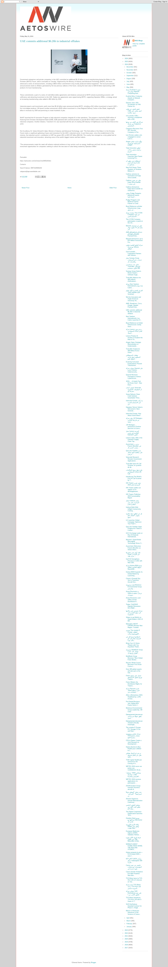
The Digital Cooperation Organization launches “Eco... (134, 813)
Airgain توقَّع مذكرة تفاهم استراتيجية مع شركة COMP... (134, 143)
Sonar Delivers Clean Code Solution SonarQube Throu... (133, 396)
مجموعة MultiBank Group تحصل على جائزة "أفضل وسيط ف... (134, 651)
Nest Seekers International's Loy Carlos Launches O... (134, 318)
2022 (126, 933)
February (130, 923)
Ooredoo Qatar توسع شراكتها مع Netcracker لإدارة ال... (134, 820)
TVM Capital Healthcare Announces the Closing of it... (134, 761)
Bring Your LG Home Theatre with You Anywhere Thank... (133, 645)
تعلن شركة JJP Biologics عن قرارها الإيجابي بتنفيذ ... (134, 420)
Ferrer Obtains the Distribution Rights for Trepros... (134, 683)
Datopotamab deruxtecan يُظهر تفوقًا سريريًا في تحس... (134, 716)
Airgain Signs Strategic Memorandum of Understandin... (133, 344)
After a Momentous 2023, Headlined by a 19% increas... (134, 696)
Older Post (113, 188)
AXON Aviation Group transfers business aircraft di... (133, 787)
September (130, 75)
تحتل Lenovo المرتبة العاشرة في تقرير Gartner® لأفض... (132, 433)
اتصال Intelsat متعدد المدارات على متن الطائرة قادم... (132, 502)
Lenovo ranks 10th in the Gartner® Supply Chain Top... (134, 439)
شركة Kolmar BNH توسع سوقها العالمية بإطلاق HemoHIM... (134, 567)
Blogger (93, 962)
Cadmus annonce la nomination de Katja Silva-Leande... (133, 175)
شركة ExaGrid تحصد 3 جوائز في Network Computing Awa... (133, 91)
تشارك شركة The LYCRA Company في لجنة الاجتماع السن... (134, 214)
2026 (126, 58)
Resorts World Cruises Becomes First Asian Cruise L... (133, 664)
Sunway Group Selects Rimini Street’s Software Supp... (133, 273)
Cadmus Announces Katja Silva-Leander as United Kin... (134, 188)
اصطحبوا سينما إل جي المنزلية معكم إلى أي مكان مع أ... (133, 638)
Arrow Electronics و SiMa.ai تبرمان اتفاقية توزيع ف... (134, 593)
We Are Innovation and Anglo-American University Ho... (133, 298)
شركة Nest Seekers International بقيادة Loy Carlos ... (134, 286)
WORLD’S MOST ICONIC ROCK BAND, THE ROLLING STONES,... (134, 846)
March (129, 921)
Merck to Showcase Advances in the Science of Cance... (133, 912)
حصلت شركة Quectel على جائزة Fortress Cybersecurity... (134, 370)
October (129, 73)
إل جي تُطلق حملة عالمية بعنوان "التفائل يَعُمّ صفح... (134, 515)
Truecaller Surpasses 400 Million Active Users (133, 350)
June (128, 84)
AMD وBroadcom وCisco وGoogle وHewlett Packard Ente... (134, 234)
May (128, 87)
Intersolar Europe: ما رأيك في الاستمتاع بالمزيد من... (134, 402)
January (129, 926)
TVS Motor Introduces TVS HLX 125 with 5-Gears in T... (134, 899)
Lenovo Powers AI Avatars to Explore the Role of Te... (134, 337)
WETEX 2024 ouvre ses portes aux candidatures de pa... (134, 768)
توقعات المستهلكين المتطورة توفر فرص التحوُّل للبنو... (133, 357)
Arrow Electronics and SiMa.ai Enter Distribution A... (133, 599)
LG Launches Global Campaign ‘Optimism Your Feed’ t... (133, 522)
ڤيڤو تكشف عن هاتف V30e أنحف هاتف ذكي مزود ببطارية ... (134, 111)
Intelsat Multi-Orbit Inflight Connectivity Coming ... (133, 509)
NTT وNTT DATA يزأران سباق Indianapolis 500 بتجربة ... (134, 860)
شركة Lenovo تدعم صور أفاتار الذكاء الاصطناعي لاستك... (134, 331)
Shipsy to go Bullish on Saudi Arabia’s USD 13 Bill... (134, 619)
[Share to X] (40, 177)
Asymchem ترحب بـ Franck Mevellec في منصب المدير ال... (133, 446)
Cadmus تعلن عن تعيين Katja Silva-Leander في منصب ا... (133, 182)
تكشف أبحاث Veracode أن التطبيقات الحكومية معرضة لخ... (134, 389)
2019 (126, 942)
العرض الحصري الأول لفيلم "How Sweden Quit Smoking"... (134, 292)
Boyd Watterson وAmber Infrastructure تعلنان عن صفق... (134, 208)
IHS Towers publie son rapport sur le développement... (133, 489)
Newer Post (25, 188)
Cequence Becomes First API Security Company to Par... (134, 130)
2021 (126, 936)
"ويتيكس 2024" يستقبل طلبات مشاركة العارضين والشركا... (133, 774)
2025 (126, 61)
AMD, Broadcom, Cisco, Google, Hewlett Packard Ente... (134, 305)
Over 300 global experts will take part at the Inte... (134, 671)
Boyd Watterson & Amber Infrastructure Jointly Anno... (134, 324)
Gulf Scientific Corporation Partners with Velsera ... (133, 253)
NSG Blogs (139, 40)
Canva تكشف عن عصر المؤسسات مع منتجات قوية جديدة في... (134, 867)
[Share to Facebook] (42, 177)
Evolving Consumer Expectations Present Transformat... (134, 363)
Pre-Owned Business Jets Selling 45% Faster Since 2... (133, 703)
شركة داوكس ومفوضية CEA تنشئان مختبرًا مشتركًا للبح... (133, 735)
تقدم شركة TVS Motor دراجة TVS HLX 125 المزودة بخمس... (133, 886)
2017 (126, 948)
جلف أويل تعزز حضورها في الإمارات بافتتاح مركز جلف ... (133, 554)
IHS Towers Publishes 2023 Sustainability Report (133, 496)
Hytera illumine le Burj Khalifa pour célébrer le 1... (133, 748)
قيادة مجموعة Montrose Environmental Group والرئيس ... (134, 586)
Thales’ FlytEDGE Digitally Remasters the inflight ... (133, 606)
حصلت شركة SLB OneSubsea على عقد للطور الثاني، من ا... (133, 893)
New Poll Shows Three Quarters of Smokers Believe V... (133, 169)
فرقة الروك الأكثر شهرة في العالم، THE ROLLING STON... (133, 839)
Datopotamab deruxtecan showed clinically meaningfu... (134, 722)
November (130, 70)
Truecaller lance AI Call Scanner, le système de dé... (133, 465)
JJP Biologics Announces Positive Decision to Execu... (133, 426)
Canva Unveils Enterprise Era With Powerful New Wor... (134, 873)
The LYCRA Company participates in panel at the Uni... (134, 221)
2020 (126, 939)
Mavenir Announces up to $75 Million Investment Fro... (134, 240)
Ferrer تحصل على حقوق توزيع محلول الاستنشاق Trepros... (134, 677)
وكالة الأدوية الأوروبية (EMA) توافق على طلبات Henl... (132, 826)
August (129, 78)
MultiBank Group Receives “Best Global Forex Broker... (134, 658)
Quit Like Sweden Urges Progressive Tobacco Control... (134, 528)
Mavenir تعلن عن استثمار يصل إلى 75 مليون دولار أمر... (134, 227)
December (130, 67)
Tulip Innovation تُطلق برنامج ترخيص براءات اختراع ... (133, 149)
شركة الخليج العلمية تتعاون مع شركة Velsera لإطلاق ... (134, 247)
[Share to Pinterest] (45, 177)
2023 (126, 930)
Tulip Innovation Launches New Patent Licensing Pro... (134, 156)
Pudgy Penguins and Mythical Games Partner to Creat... (133, 201)
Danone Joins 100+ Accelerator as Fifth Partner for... (133, 104)
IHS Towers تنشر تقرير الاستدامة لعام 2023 (133, 484)
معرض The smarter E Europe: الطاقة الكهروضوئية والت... (133, 632)
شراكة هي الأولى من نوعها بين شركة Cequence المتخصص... (134, 124)
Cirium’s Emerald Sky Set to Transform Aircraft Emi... (133, 580)
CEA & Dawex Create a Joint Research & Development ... (133, 742)
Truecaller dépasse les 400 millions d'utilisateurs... (133, 279)
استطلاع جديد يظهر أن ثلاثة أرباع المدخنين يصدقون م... (133, 162)
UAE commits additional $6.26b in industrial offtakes (134, 311)
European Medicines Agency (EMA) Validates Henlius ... (133, 833)
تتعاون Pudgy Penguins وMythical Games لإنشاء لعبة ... (133, 195)
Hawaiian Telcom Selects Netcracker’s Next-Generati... (134, 409)
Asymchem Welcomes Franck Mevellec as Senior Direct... (133, 547)
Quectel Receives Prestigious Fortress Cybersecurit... (133, 376)
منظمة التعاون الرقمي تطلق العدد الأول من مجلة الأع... (133, 807)
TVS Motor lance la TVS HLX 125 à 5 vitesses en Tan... (134, 880)
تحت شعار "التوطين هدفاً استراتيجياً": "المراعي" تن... (134, 794)
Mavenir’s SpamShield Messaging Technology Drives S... (134, 541)
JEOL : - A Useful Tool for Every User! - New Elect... (134, 383)
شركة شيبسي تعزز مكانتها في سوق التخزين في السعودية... (134, 612)
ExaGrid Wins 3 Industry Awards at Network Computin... (134, 98)
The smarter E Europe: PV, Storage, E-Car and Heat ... (133, 729)
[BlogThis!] (38, 177)
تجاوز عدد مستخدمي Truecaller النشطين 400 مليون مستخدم (133, 266)
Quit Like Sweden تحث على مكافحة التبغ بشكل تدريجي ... (134, 452)
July (128, 81)
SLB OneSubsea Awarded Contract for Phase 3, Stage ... (134, 906)
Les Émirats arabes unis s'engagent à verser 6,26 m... (134, 136)
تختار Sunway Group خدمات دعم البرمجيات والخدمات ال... (134, 260)
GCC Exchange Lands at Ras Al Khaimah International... (134, 535)
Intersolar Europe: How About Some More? (133, 414)
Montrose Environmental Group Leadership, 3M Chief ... (134, 709)
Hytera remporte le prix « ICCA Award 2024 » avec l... (134, 854)
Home (69, 188)
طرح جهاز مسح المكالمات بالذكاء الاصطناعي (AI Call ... (134, 472)
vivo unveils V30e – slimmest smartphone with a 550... (134, 117)
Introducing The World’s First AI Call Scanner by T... (134, 478)
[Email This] (36, 177)
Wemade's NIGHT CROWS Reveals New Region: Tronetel (134, 625)
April (128, 918)
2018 (126, 945)
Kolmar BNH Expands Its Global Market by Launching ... (134, 573)
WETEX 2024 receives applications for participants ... (133, 781)
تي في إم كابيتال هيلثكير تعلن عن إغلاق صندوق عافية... (133, 755)
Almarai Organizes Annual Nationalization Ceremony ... (134, 800)
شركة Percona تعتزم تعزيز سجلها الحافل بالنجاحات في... (133, 690)
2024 (126, 64)
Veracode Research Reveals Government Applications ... (134, 459)
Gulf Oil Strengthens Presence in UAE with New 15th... (134, 560)
